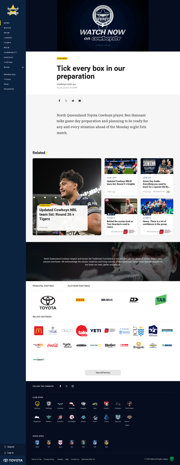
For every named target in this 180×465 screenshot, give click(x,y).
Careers (60, 459)
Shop (6, 84)
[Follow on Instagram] (73, 386)
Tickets (7, 79)
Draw (7, 33)
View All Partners (103, 372)
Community (10, 52)
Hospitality (9, 89)
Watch (7, 28)
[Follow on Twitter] (66, 386)
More (7, 67)
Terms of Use (36, 459)
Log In (10, 452)
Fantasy (8, 57)
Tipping (8, 62)
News (7, 23)
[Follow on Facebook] (60, 386)
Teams (7, 43)
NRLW (7, 47)
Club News (62, 58)
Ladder (8, 38)
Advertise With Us (88, 459)
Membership (9, 74)
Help (67, 459)
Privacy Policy (49, 459)
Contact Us (75, 459)
